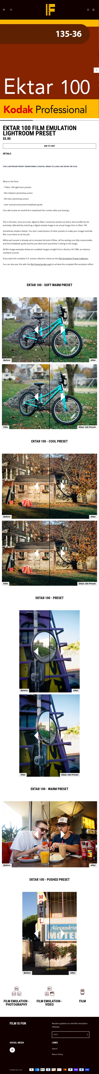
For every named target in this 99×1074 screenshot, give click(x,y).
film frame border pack (41, 264)
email (55, 1034)
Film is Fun (18, 1070)
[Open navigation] (5, 9)
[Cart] (93, 9)
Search (54, 1048)
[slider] (49, 329)
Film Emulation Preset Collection (73, 258)
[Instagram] (12, 1050)
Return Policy (57, 1054)
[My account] (88, 9)
